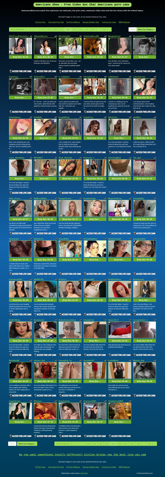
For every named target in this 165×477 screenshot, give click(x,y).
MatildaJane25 (114, 239)
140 (80, 29)
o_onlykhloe (64, 77)
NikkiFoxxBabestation (18, 36)
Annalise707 (89, 360)
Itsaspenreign (90, 198)
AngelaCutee (14, 401)
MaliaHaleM (14, 360)
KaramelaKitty (139, 36)
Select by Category (146, 29)
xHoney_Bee (39, 360)
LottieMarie (113, 360)
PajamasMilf (89, 279)
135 (48, 29)
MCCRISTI (38, 158)
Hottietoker (14, 239)
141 (86, 29)
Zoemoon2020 (90, 401)
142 (93, 29)
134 (42, 29)
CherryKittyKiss (90, 239)
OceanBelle (64, 239)
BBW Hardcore (124, 22)
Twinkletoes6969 (115, 401)
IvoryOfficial (64, 117)
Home (132, 29)
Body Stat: (20, 57)
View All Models (17, 29)
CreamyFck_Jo (65, 360)
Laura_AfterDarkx (16, 158)
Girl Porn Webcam (73, 22)
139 (74, 29)
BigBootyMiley (40, 198)
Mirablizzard (138, 279)
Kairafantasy (64, 401)
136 (55, 29)
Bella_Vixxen (14, 198)
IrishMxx (137, 117)
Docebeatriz (39, 320)
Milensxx (38, 401)
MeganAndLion (115, 198)
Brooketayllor (65, 36)
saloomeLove (139, 77)
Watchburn (38, 239)
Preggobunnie (65, 198)
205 (104, 29)
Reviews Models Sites (91, 22)
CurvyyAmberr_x (140, 320)
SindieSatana (15, 117)
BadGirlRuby (14, 320)
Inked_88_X (113, 320)
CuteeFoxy (88, 117)
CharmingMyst (114, 158)
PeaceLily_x (89, 158)
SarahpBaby (138, 198)
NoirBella (38, 117)
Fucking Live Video (109, 22)
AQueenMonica (40, 36)
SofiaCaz (62, 279)
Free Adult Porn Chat (56, 22)
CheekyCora (89, 320)
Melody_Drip (138, 360)
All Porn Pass (40, 22)
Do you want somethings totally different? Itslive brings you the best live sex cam (82, 454)
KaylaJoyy (13, 77)
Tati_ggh (137, 158)
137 (61, 29)
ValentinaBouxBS (91, 36)
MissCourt (112, 117)
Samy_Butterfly (65, 158)
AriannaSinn (39, 77)
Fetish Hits (84, 473)
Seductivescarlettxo (67, 320)
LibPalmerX (113, 77)
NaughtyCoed (114, 36)
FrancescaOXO (15, 279)
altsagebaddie (139, 239)
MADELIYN (38, 279)
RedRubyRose (114, 279)
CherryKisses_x (90, 77)
